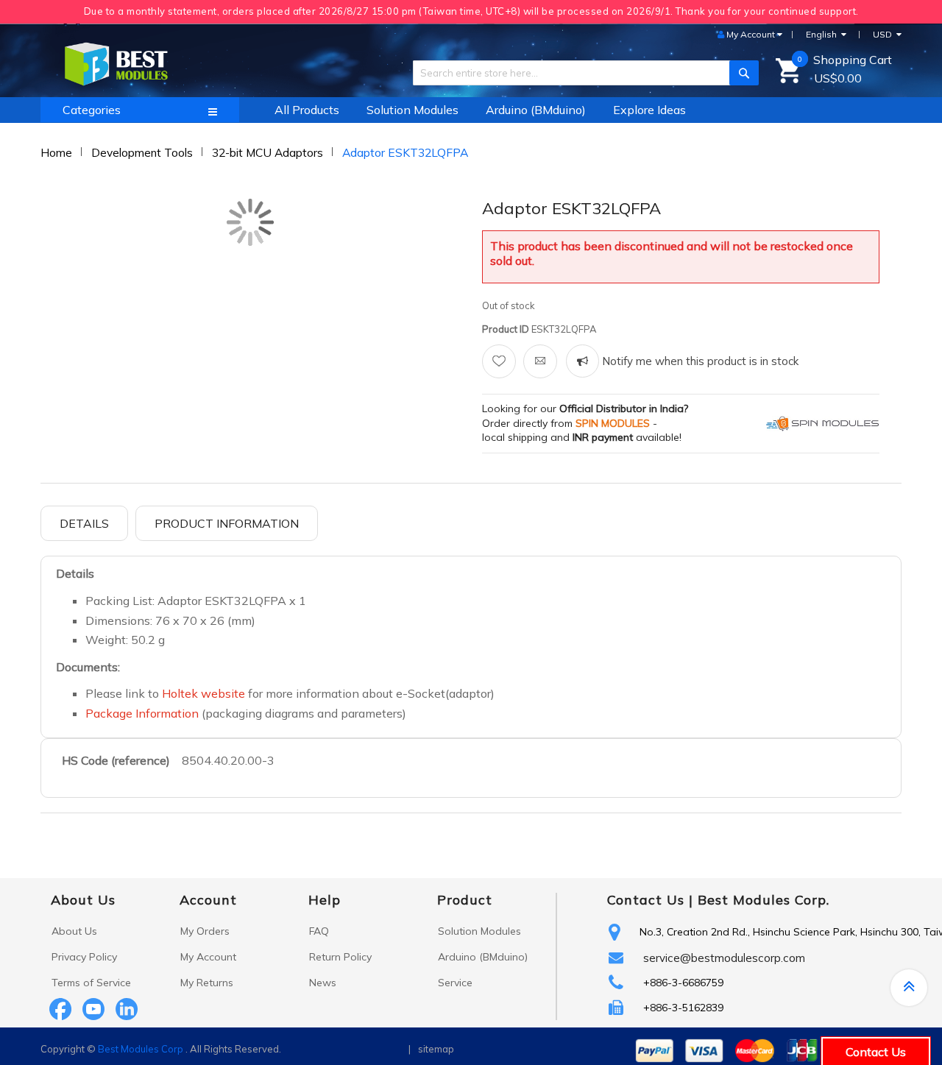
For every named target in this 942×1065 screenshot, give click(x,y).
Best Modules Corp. (763, 899)
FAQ (319, 931)
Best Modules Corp (140, 1049)
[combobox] (580, 72)
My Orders (205, 931)
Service (455, 982)
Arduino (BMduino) (483, 956)
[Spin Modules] (822, 422)
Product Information (227, 523)
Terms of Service (91, 982)
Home (56, 152)
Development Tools (142, 152)
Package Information (142, 713)
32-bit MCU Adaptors (267, 152)
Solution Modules (479, 931)
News (322, 982)
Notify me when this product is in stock (698, 361)
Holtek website (205, 693)
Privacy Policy (84, 956)
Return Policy (340, 956)
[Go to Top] (908, 987)
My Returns (206, 982)
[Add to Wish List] (499, 361)
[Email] (540, 361)
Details (84, 523)
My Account (208, 956)
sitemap (436, 1049)
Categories (92, 109)
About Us (74, 931)
